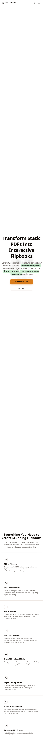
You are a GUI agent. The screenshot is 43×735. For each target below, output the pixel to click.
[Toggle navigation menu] (39, 3)
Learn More (21, 288)
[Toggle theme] (35, 3)
